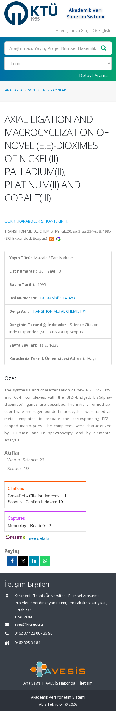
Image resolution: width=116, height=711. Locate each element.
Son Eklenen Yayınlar (47, 90)
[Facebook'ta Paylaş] (12, 561)
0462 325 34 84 (27, 642)
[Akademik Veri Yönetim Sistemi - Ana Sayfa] (31, 13)
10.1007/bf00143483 (57, 297)
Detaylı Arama (93, 75)
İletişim (86, 683)
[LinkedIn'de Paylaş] (34, 561)
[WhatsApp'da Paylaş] (45, 561)
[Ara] (104, 48)
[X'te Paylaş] (23, 561)
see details (39, 538)
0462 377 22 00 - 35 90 (33, 633)
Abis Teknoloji (51, 704)
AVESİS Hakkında (60, 683)
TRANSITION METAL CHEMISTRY (58, 311)
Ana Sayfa (13, 90)
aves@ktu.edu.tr (29, 624)
